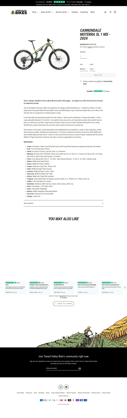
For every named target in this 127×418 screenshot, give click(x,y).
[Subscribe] (79, 368)
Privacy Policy (106, 393)
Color (91, 64)
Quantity (83, 52)
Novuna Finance (71, 393)
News (92, 12)
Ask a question (28, 203)
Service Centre (61, 12)
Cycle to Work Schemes (58, 393)
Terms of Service (63, 396)
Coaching (84, 12)
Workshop (41, 393)
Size (81, 64)
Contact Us (29, 393)
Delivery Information (84, 393)
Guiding (75, 12)
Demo (47, 393)
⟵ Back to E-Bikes (63, 303)
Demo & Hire (46, 12)
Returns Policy (96, 393)
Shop (34, 12)
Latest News (20, 393)
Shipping (90, 47)
